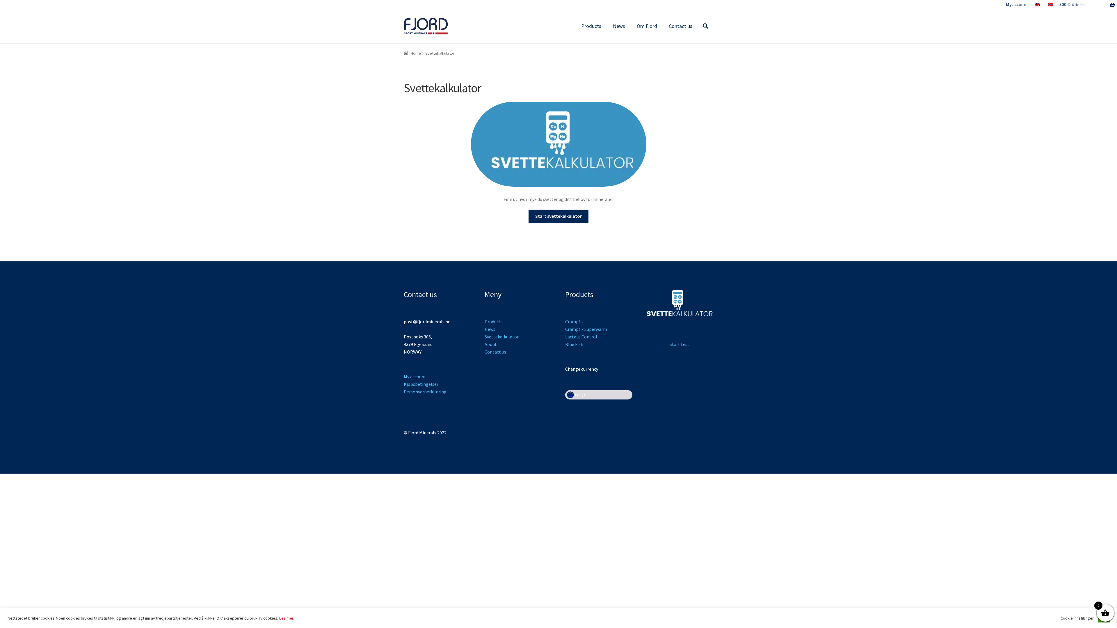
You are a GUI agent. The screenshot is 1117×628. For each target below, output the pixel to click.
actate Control (582, 337)
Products (591, 26)
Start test (679, 344)
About (491, 344)
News (619, 26)
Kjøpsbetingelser (421, 384)
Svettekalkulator (502, 337)
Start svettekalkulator (558, 216)
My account (1017, 4)
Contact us (680, 26)
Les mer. (286, 618)
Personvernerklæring (425, 392)
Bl (567, 344)
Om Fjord (647, 26)
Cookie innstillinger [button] (1077, 618)
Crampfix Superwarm (586, 329)
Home (416, 53)
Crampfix (574, 321)
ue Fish (576, 344)
